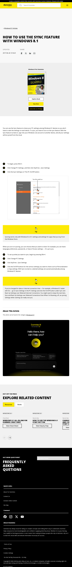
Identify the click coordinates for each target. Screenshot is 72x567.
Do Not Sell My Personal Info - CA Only (15, 557)
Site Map (6, 505)
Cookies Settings (8, 553)
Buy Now (36, 104)
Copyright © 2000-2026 (10, 561)
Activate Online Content (10, 501)
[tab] (8, 404)
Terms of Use (8, 544)
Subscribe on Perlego (36, 109)
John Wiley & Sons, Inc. (25, 561)
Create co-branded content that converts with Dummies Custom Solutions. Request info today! (36, 1)
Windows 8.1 (30, 315)
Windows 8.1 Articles (11, 28)
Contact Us (7, 496)
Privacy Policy (7, 548)
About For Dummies (9, 492)
